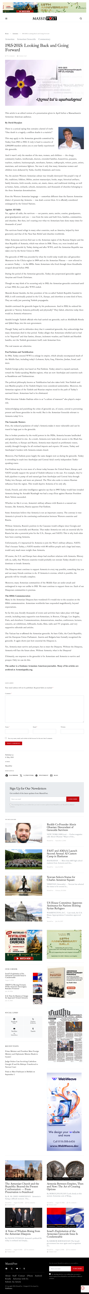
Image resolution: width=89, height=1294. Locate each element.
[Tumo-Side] (64, 944)
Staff (14, 1275)
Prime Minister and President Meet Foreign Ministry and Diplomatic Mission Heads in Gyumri (22, 1054)
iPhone (30, 1275)
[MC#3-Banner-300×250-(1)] (23, 945)
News (31, 1179)
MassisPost (8, 766)
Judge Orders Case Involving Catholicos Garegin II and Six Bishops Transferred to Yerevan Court (21, 1064)
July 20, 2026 (9, 991)
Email (35, 727)
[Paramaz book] (65, 982)
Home (7, 34)
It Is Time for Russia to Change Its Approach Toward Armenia (16, 997)
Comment (8, 693)
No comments (11, 56)
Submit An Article (13, 1281)
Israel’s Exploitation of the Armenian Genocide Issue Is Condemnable (15, 976)
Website (63, 727)
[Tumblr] (24, 1268)
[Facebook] (6, 1268)
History (73, 1179)
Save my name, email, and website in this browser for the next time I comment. (30, 738)
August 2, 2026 (9, 980)
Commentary (44, 39)
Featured (25, 1179)
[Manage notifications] (83, 1288)
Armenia (50, 1179)
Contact (21, 1275)
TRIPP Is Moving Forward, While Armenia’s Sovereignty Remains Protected (16, 987)
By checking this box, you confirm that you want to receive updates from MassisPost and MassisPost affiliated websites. (42, 806)
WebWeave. (8, 1288)
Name (7, 727)
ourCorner (72, 1226)
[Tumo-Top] (44, 7)
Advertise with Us (20, 1278)
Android (38, 1275)
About (8, 1275)
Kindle (8, 1278)
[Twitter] (11, 1268)
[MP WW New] (64, 1111)
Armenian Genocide (26, 39)
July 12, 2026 (9, 1001)
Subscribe (72, 799)
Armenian (15, 34)
